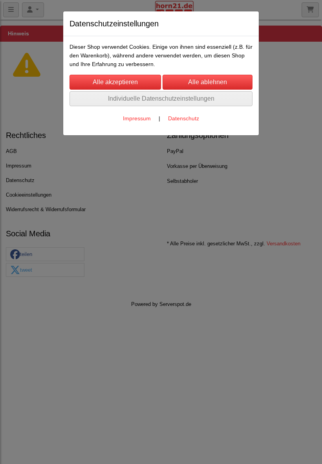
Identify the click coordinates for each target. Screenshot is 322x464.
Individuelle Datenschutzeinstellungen (161, 98)
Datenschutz (183, 118)
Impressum (137, 118)
